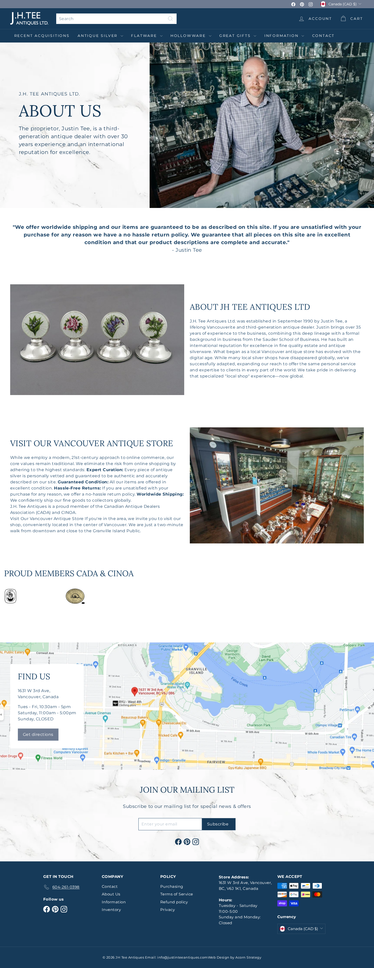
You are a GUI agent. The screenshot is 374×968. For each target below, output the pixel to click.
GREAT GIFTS (236, 35)
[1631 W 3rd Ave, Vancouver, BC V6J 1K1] (187, 706)
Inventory (111, 909)
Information (282, 35)
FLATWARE (145, 35)
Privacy (167, 909)
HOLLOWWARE (189, 35)
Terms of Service (176, 894)
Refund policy (174, 902)
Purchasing (171, 886)
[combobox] (116, 18)
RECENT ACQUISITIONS (42, 35)
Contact (323, 35)
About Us (111, 894)
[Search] (170, 18)
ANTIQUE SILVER (98, 35)
